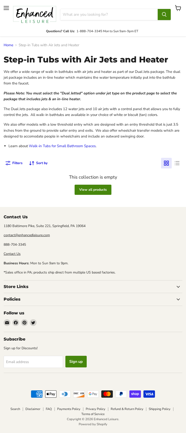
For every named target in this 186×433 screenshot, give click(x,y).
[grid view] (166, 163)
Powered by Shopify (93, 424)
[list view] (177, 163)
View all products (93, 189)
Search (15, 409)
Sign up (76, 361)
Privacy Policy (95, 409)
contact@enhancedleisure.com (27, 235)
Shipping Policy (159, 409)
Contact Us (12, 253)
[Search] (164, 14)
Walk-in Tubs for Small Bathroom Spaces (62, 146)
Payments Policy (68, 409)
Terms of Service (93, 414)
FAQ (49, 409)
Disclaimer (32, 409)
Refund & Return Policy (127, 409)
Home (8, 45)
